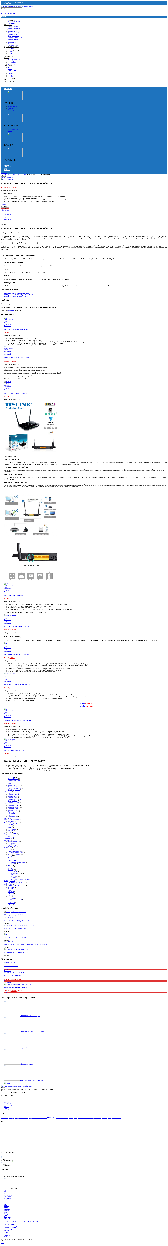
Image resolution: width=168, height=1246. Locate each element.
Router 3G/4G (15, 874)
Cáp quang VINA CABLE (15, 815)
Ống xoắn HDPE (9, 56)
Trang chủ (3, 174)
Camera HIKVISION (14, 21)
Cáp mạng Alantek (13, 39)
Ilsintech (10, 54)
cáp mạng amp (8, 1195)
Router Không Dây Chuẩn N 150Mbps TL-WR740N (17, 684)
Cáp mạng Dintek (13, 31)
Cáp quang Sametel (13, 45)
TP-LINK (10, 76)
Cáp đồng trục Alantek (14, 785)
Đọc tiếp (6, 969)
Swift (9, 832)
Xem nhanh (7, 323)
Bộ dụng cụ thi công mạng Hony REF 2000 (16, 952)
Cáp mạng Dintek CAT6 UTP (11, 966)
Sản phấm (9, 174)
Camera (6, 1118)
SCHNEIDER (80, 1118)
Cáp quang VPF (12, 816)
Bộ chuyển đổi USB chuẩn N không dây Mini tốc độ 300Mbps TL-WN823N (25, 944)
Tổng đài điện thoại (9, 78)
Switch (10, 111)
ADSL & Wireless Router (15, 129)
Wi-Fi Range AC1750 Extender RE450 (15, 928)
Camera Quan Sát (10, 20)
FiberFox (10, 51)
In (4, 213)
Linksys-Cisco (12, 70)
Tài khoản (7, 170)
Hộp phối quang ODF (14, 59)
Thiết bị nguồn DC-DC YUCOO (17, 882)
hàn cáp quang (8, 1193)
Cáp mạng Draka (12, 797)
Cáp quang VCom (13, 813)
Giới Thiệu (7, 1235)
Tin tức (6, 1108)
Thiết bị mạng (8, 65)
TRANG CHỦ (8, 87)
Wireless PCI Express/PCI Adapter (20, 879)
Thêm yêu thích (5, 210)
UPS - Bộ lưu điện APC (14, 854)
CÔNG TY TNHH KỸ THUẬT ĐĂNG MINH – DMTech (21, 1221)
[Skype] (1, 1156)
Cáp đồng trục (8, 25)
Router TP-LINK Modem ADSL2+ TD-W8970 (15, 393)
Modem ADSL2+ (13, 106)
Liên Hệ (6, 168)
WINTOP (10, 895)
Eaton (9, 849)
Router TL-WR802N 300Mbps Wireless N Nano (17, 921)
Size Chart (3, 204)
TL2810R (104, 1118)
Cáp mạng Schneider (13, 36)
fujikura (10, 53)
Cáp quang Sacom (13, 808)
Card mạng (11, 110)
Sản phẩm (7, 1110)
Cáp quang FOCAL (13, 42)
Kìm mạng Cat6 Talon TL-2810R (12, 976)
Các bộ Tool (11, 48)
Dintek (45, 1118)
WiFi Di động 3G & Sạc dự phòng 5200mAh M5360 (17, 357)
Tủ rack (6, 901)
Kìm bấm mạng (65, 1118)
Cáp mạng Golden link (23, 1118)
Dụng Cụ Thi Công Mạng (11, 47)
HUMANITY (11, 889)
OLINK (10, 72)
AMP (2, 1118)
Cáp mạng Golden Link (14, 32)
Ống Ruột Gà (8, 838)
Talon (84, 1118)
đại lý (112, 1118)
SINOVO (10, 893)
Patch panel (7, 1218)
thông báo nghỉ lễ (97, 1118)
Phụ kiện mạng (12, 62)
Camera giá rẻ (11, 1118)
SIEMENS (11, 892)
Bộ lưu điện (7, 1198)
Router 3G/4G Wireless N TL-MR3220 (13, 595)
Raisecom (10, 73)
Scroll (2, 1243)
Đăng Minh (7, 1102)
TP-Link (6, 1206)
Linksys (6, 1214)
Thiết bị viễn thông (90, 1118)
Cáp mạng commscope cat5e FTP (13, 915)
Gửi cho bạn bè (8, 214)
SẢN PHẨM (8, 89)
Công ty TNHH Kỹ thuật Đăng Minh (36, 1118)
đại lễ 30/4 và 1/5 (117, 1118)
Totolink (10, 75)
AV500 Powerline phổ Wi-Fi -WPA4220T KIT (17, 937)
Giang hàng (7, 1103)
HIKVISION (59, 1118)
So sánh (6, 321)
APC (4, 1118)
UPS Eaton (7, 1209)
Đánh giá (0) (7, 219)
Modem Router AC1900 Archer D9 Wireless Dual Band (17, 720)
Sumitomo (10, 830)
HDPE (6, 1207)
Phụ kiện (6, 58)
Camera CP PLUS (13, 23)
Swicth (10, 131)
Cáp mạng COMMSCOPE (15, 37)
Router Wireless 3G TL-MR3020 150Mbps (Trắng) (16, 654)
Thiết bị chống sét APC (14, 851)
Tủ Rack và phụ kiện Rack (15, 852)
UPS (5, 80)
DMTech (51, 1117)
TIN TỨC (7, 163)
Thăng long (11, 837)
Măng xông (7, 1217)
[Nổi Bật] (7, 1083)
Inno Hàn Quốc (12, 829)
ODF (5, 1215)
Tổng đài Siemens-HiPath (15, 899)
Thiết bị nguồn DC (9, 881)
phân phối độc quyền (73, 1118)
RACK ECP (11, 903)
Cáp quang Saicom (13, 43)
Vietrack (10, 904)
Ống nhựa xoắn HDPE (10, 834)
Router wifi (11, 108)
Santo (9, 835)
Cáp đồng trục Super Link (15, 788)
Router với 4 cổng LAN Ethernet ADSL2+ (14, 750)
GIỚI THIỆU (8, 167)
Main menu (4, 173)
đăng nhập (11, 310)
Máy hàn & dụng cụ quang (11, 50)
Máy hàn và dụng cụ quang (11, 823)
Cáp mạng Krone (12, 34)
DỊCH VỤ (7, 165)
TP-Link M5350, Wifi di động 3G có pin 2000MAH (16, 626)
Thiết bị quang (8, 884)
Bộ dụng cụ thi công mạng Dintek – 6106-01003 (15, 987)
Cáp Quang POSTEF (14, 807)
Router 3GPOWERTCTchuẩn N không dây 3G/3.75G (17, 329)
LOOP (9, 890)
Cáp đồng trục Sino (13, 26)
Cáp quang (7, 40)
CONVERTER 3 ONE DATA (16, 885)
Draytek (10, 67)
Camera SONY (12, 782)
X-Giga (10, 896)
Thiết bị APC (8, 848)
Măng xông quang (13, 61)
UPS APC (7, 1204)
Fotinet (10, 69)
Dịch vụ (6, 818)
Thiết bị (6, 1200)
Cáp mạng (7, 29)
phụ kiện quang (12, 64)
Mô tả (5, 217)
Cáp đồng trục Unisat (14, 28)
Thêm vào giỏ (4, 208)
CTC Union (11, 887)
